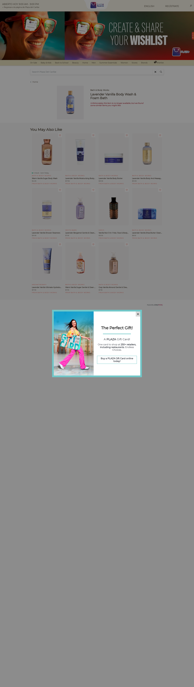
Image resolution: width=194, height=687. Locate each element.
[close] (138, 314)
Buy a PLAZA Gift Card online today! (117, 359)
